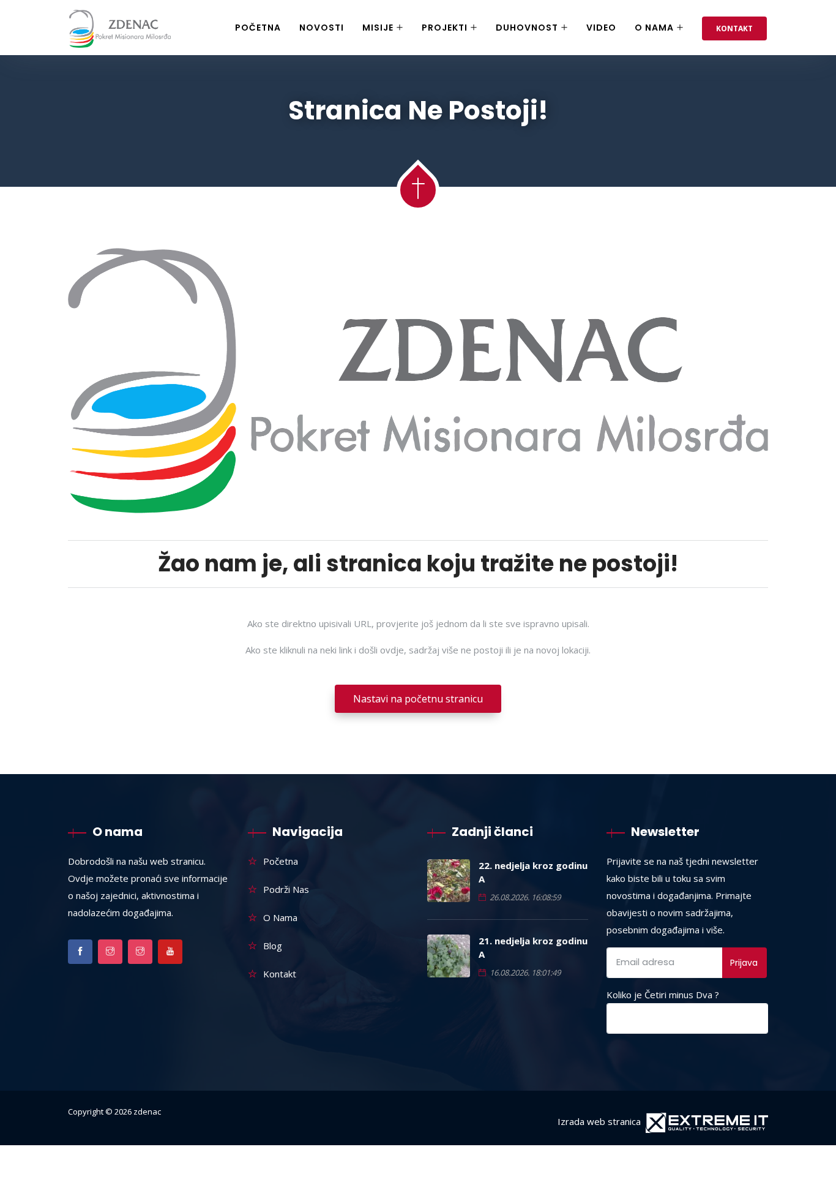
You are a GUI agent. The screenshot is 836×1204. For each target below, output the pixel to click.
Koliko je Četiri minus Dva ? (662, 994)
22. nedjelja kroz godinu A (533, 872)
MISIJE (378, 27)
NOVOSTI (321, 27)
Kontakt (734, 28)
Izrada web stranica (599, 1121)
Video (601, 27)
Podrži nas (286, 889)
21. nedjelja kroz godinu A (533, 947)
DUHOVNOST (527, 27)
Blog (272, 945)
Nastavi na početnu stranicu (418, 698)
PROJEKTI (445, 27)
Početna (258, 27)
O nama (654, 27)
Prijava (744, 963)
